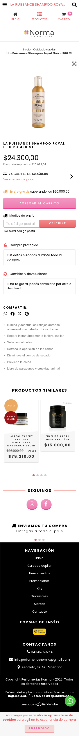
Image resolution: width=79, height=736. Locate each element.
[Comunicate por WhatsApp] (70, 701)
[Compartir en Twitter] (20, 314)
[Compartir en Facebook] (13, 314)
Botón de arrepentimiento (51, 696)
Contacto (39, 611)
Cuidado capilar (44, 49)
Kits (39, 588)
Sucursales (39, 596)
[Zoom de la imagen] (74, 63)
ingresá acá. (17, 696)
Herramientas (39, 573)
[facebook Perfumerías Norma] (46, 504)
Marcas (39, 604)
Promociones (39, 581)
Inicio (27, 49)
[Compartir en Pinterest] (27, 314)
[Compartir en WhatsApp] (5, 314)
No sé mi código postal (20, 231)
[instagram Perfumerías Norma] (32, 504)
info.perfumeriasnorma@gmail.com (42, 659)
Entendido (39, 728)
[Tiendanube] (39, 705)
